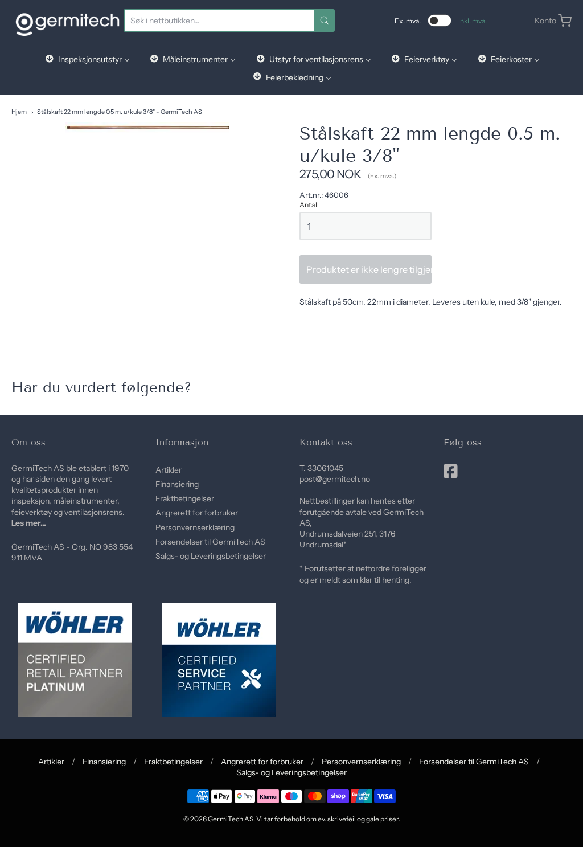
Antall (309, 205)
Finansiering (177, 484)
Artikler (168, 470)
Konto (545, 20)
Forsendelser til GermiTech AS (210, 542)
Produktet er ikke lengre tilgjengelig (369, 269)
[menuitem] (87, 59)
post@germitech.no (334, 479)
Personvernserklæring (195, 527)
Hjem (19, 112)
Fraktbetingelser (184, 498)
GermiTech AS (230, 819)
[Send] (324, 20)
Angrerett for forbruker (196, 513)
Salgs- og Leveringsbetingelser (210, 556)
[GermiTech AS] (67, 21)
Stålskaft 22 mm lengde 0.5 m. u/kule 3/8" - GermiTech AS (119, 112)
